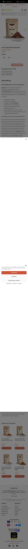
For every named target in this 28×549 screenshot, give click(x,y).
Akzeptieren (14, 272)
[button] (26, 265)
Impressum (20, 283)
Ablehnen (14, 276)
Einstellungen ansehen (14, 280)
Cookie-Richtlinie (9, 283)
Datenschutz (15, 283)
